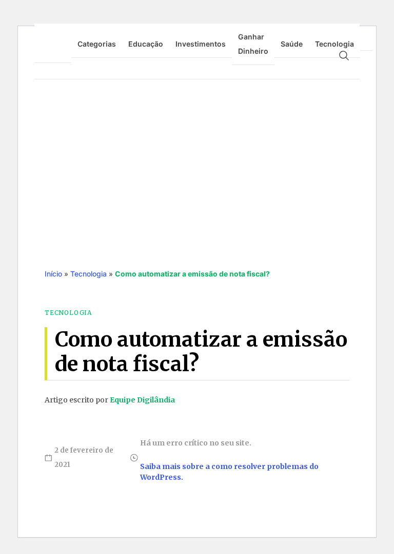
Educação (145, 43)
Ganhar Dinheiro (253, 43)
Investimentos (200, 43)
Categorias (96, 43)
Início (53, 273)
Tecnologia (334, 43)
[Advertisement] (197, 163)
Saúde (292, 43)
